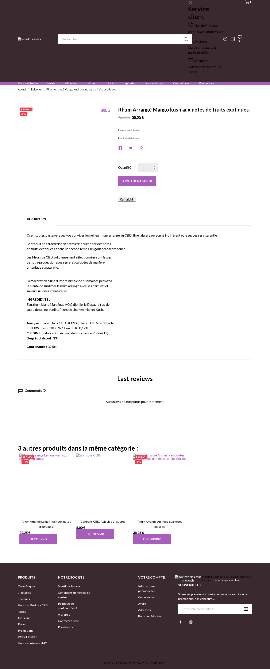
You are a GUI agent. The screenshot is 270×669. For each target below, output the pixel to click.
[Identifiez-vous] (232, 39)
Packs (111, 83)
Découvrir (38, 539)
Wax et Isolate (154, 83)
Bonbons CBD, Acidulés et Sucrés (103, 521)
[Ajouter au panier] (41, 509)
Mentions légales (69, 586)
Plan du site (65, 627)
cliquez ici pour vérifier (226, 580)
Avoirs (142, 603)
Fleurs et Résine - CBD (33, 605)
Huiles (51, 83)
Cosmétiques (181, 83)
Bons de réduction (150, 616)
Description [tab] (36, 219)
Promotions (206, 83)
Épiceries (130, 83)
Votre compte (151, 577)
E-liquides (71, 83)
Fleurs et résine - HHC (32, 643)
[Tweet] (130, 148)
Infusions (92, 83)
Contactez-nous (69, 621)
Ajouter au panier (137, 181)
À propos (64, 614)
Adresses (144, 610)
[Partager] (120, 148)
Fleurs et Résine (28, 83)
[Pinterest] (141, 148)
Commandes (146, 597)
